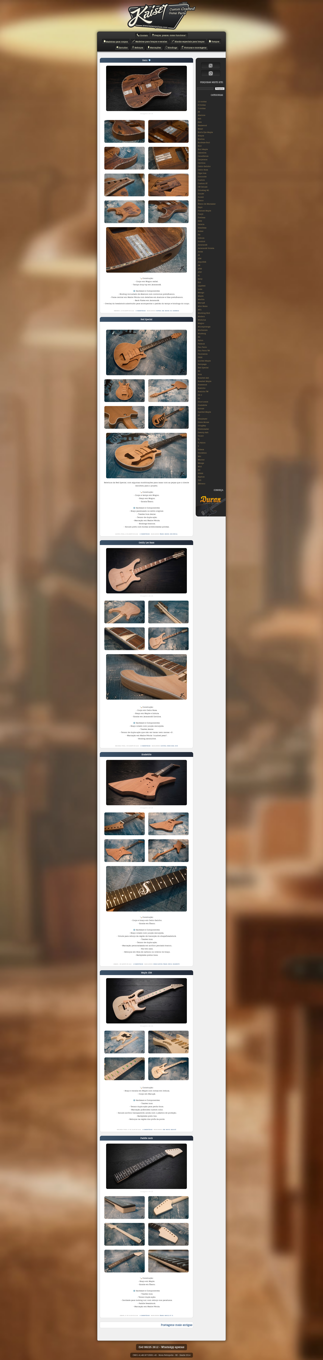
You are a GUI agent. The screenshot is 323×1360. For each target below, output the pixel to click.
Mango (201, 292)
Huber (200, 231)
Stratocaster (203, 429)
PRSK (200, 357)
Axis (200, 122)
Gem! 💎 (146, 60)
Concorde (202, 176)
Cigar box (202, 173)
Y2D (199, 480)
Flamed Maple (204, 210)
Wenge (201, 463)
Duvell (201, 197)
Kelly (200, 278)
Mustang (202, 333)
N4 (199, 336)
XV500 (200, 473)
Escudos (123, 47)
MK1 (200, 309)
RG (171, 311)
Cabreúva (202, 152)
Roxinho (201, 388)
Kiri (199, 282)
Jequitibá (202, 261)
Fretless (201, 217)
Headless (202, 227)
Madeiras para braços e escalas (151, 41)
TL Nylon (202, 442)
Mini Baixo (203, 306)
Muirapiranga (204, 326)
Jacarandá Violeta (206, 248)
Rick (176, 746)
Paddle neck (146, 1138)
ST (170, 1315)
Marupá (173, 1129)
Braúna (201, 139)
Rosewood (176, 311)
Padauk (201, 343)
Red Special (146, 319)
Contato (143, 35)
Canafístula (203, 156)
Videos (201, 449)
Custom (158, 311)
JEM (163, 311)
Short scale (203, 401)
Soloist (201, 408)
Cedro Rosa (170, 746)
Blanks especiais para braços (189, 41)
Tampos (215, 41)
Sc (199, 398)
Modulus (202, 319)
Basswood (202, 125)
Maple (168, 1129)
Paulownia (203, 354)
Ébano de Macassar (207, 203)
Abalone (201, 115)
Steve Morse (203, 422)
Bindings (172, 47)
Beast (200, 128)
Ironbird (201, 241)
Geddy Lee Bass (146, 542)
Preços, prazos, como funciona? (170, 35)
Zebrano (201, 483)
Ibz (199, 234)
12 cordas (202, 101)
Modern (201, 316)
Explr (170, 964)
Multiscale (203, 330)
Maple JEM (146, 972)
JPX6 (200, 268)
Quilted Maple (204, 360)
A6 (199, 111)
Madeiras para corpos (117, 41)
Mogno (167, 311)
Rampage (202, 364)
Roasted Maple (204, 381)
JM (199, 265)
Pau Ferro (202, 347)
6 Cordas (202, 105)
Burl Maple (203, 149)
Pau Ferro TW (204, 350)
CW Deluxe (202, 186)
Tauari (201, 435)
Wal (199, 456)
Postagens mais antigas (176, 1324)
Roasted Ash (203, 377)
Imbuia (201, 238)
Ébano (162, 534)
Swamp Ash (203, 432)
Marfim (201, 299)
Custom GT (202, 183)
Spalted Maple (204, 411)
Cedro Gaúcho (158, 964)
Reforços (138, 47)
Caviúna (163, 746)
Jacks (200, 251)
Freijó (200, 214)
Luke (200, 289)
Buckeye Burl (204, 142)
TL (172, 1315)
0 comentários (141, 311)
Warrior (201, 459)
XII (199, 469)
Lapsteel (202, 285)
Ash (199, 118)
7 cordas (202, 108)
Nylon (200, 340)
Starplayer (202, 418)
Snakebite (146, 754)
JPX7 (200, 272)
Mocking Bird (204, 313)
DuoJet (201, 193)
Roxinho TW (203, 391)
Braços (201, 135)
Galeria (201, 224)
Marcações (155, 47)
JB (199, 255)
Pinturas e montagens (195, 47)
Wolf (200, 466)
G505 (200, 220)
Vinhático (202, 452)
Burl (200, 145)
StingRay (202, 425)
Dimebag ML (203, 190)
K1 (199, 275)
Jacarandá (202, 244)
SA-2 (200, 394)
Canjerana (202, 159)
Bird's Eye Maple (205, 132)
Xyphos (201, 476)
